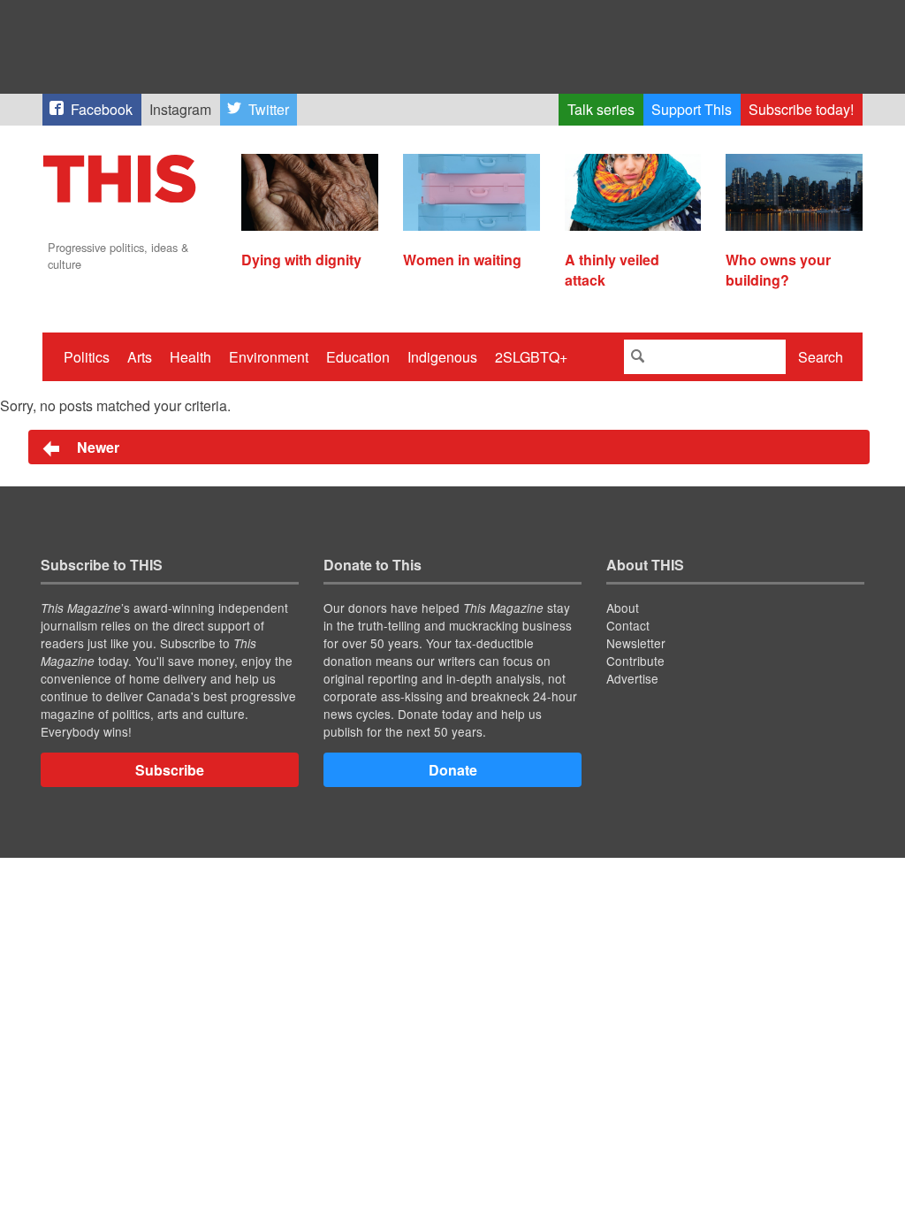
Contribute (635, 660)
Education (358, 357)
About (622, 607)
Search (820, 357)
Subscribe (169, 770)
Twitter (268, 109)
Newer (96, 447)
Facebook (102, 109)
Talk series (601, 109)
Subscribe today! (801, 109)
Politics (87, 357)
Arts (139, 357)
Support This (691, 109)
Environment (268, 357)
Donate (453, 770)
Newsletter (635, 643)
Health (190, 357)
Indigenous (442, 357)
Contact (628, 625)
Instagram (180, 109)
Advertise (632, 678)
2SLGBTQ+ (531, 357)
